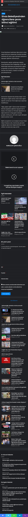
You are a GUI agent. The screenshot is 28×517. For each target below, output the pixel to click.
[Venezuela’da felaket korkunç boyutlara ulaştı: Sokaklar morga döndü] (21, 216)
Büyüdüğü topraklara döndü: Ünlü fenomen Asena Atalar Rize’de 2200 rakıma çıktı (18, 395)
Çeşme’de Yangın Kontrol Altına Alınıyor (6, 199)
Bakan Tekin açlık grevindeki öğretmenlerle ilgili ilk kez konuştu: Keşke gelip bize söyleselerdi (18, 441)
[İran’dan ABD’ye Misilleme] (7, 216)
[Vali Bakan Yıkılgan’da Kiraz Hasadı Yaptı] (6, 434)
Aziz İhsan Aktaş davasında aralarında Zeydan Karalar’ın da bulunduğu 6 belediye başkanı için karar (17, 361)
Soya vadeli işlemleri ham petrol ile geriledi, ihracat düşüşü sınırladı (14, 388)
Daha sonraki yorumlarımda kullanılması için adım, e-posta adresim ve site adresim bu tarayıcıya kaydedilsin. (13, 287)
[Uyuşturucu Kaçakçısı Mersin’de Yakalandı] (5, 89)
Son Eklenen (14, 300)
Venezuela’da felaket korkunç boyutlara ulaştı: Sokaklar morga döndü (19, 224)
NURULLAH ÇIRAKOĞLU (9, 26)
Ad (2, 267)
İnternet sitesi (4, 278)
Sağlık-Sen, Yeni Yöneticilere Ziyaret (6, 233)
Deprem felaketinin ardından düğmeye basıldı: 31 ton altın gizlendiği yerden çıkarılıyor (16, 372)
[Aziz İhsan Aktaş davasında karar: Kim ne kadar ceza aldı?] (6, 418)
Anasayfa (5, 10)
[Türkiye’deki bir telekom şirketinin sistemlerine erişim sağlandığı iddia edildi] (6, 425)
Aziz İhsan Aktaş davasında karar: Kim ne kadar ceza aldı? (18, 417)
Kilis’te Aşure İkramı (20, 232)
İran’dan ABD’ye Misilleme (5, 222)
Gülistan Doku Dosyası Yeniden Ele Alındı (20, 207)
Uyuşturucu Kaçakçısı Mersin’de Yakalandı (14, 1)
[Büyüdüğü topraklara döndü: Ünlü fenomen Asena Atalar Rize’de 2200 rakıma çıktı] (6, 395)
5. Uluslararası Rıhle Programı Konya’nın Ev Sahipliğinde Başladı (17, 311)
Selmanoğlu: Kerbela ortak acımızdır (11, 81)
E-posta (3, 273)
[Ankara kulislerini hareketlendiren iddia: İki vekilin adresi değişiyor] (6, 382)
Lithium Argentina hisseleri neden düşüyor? (14, 402)
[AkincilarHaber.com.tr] (14, 5)
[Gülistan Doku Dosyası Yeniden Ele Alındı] (21, 200)
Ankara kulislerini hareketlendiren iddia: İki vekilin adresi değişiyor (18, 381)
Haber (9, 10)
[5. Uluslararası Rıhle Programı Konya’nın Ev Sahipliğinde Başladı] (6, 312)
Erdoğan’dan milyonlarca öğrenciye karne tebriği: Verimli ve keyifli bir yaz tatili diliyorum (18, 409)
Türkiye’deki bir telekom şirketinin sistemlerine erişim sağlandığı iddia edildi (18, 425)
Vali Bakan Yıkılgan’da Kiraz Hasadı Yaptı (17, 433)
